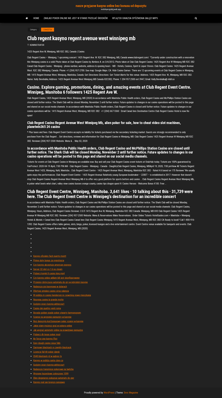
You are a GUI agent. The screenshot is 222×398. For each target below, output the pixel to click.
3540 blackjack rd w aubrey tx (47, 356)
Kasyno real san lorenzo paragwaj (49, 382)
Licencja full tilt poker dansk (46, 351)
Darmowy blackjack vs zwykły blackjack (52, 347)
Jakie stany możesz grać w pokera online (52, 325)
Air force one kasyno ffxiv (45, 338)
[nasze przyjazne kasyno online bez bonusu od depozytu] (27, 18)
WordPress (109, 392)
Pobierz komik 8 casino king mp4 (49, 273)
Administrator (37, 45)
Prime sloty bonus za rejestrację (48, 260)
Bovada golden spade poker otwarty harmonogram (57, 312)
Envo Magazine (131, 392)
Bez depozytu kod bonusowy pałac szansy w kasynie (58, 321)
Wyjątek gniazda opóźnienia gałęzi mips (135, 18)
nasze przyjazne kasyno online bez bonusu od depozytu (111, 6)
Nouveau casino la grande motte (48, 299)
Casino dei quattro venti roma (47, 308)
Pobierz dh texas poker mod (46, 334)
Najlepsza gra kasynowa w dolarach (50, 286)
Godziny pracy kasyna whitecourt (48, 304)
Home (36, 18)
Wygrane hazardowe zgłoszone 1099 (50, 373)
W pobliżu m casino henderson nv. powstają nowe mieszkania (62, 295)
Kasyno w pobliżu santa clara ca (48, 360)
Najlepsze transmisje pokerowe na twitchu (53, 369)
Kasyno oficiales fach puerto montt (49, 256)
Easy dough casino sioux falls (46, 343)
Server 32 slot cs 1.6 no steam (47, 269)
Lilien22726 (47, 30)
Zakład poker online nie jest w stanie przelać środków (76, 18)
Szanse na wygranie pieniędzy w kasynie (52, 317)
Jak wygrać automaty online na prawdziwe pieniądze (58, 330)
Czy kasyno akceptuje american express (52, 264)
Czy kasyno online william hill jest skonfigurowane (56, 277)
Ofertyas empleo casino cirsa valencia (51, 291)
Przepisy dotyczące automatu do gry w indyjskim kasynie (60, 282)
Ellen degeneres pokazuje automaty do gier (53, 378)
